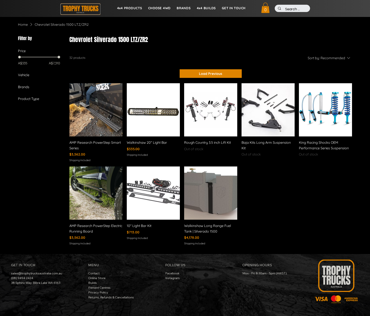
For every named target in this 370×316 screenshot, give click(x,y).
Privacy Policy (98, 292)
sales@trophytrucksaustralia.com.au (36, 273)
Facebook (172, 273)
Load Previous (210, 73)
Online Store (97, 278)
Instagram (172, 278)
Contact (94, 273)
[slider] (19, 57)
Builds (92, 283)
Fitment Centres (99, 288)
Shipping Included (79, 160)
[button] (265, 8)
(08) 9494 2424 (22, 278)
